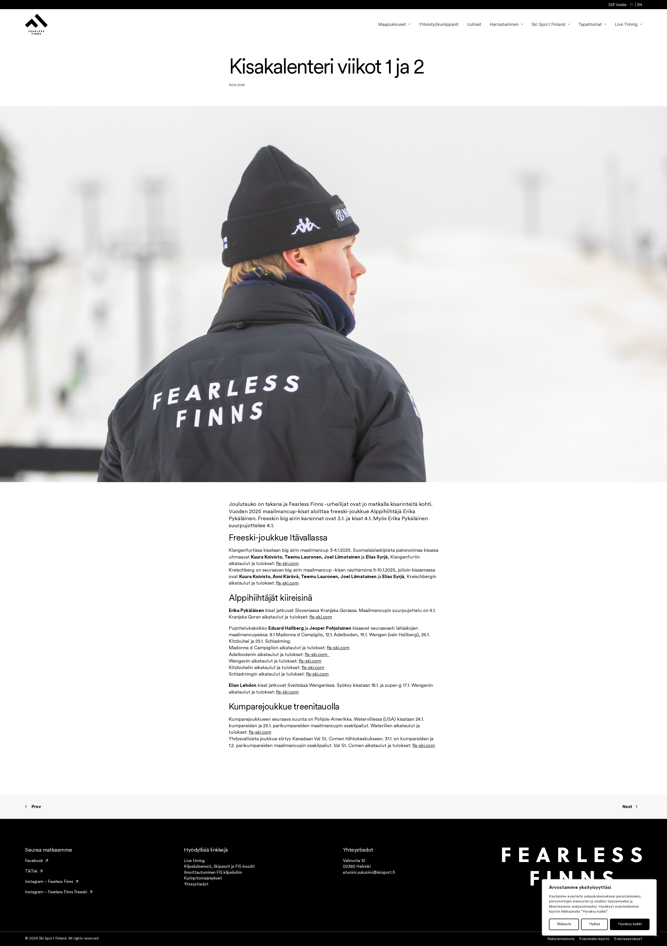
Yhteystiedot (196, 884)
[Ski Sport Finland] (36, 24)
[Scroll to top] (656, 935)
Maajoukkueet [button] (392, 24)
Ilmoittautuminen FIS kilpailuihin (213, 873)
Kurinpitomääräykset (203, 878)
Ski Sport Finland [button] (548, 24)
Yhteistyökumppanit (439, 24)
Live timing (194, 861)
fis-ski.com (287, 564)
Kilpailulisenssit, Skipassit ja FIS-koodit (219, 867)
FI (631, 4)
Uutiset (474, 24)
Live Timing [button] (626, 24)
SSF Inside (617, 4)
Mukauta (564, 924)
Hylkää (594, 924)
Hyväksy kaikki (630, 924)
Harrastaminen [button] (504, 24)
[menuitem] (617, 4)
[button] (36, 861)
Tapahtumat (590, 24)
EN (639, 4)
